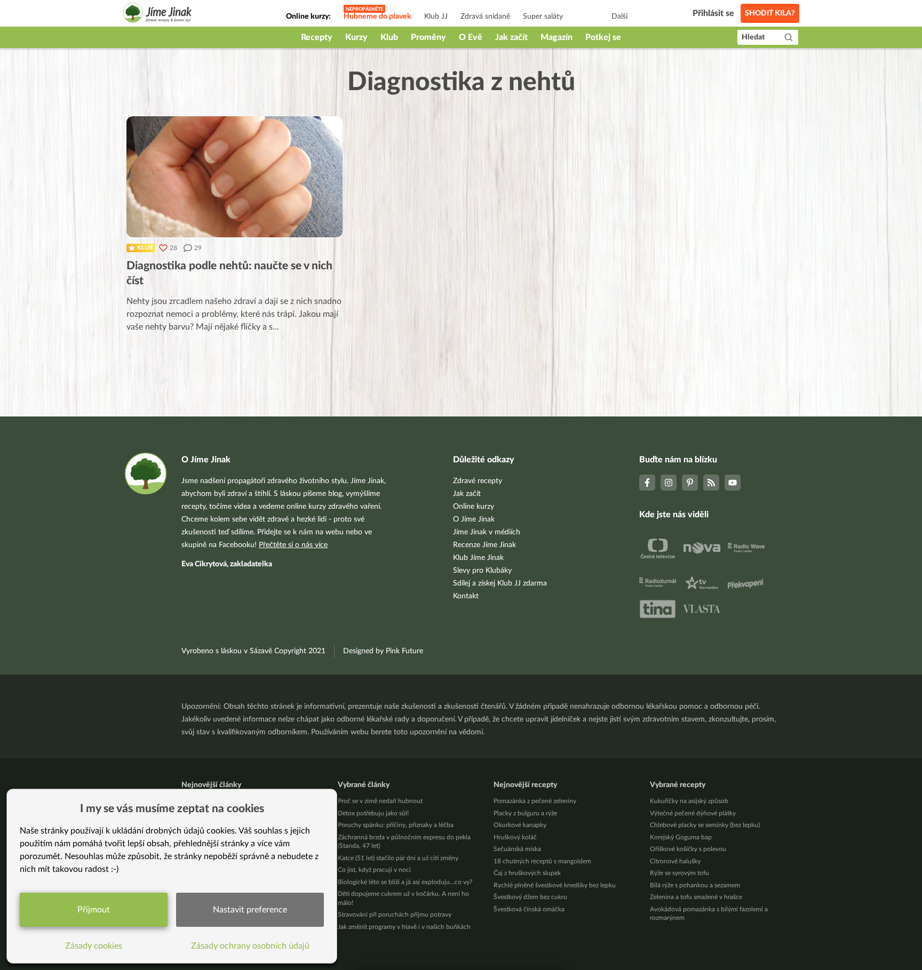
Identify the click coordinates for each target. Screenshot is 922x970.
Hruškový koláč (515, 837)
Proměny (428, 37)
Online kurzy (473, 506)
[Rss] (711, 483)
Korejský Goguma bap (681, 837)
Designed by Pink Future (383, 651)
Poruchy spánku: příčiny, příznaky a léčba (396, 825)
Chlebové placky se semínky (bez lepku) (705, 825)
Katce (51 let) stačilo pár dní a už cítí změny (398, 858)
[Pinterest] (690, 483)
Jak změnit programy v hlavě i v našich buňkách (404, 927)
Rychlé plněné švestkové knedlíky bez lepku (555, 885)
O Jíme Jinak (474, 519)
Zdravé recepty (477, 481)
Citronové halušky (675, 861)
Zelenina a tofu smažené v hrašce (696, 897)
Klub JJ (436, 16)
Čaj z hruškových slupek (527, 873)
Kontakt (466, 596)
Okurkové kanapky (520, 825)
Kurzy (356, 37)
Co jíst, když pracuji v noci (374, 870)
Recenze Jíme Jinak (484, 545)
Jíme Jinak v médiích (486, 532)
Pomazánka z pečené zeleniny (535, 801)
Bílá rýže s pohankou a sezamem (695, 885)
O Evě (470, 37)
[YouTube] (733, 483)
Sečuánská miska (517, 849)
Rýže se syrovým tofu (679, 873)
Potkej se (603, 37)
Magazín (557, 37)
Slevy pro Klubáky (482, 570)
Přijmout (93, 909)
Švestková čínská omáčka (529, 909)
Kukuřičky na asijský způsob (689, 801)
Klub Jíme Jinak (478, 558)
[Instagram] (669, 483)
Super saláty (543, 16)
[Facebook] (647, 483)
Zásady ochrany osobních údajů (250, 946)
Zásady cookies (93, 946)
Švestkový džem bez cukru (530, 897)
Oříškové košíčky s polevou (688, 849)
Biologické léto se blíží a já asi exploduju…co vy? (405, 882)
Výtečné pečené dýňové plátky (693, 813)
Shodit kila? (770, 13)
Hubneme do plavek (377, 16)
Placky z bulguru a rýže (525, 813)
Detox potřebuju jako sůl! (373, 813)
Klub (389, 37)
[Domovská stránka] (157, 14)
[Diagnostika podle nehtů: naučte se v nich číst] (234, 176)
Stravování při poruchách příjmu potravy (394, 914)
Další (619, 16)
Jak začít (511, 37)
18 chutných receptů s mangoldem (542, 861)
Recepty (316, 37)
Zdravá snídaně (485, 16)
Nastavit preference (250, 909)
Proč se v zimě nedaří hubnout (380, 801)
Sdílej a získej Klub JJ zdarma (500, 583)
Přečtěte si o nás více (293, 545)
